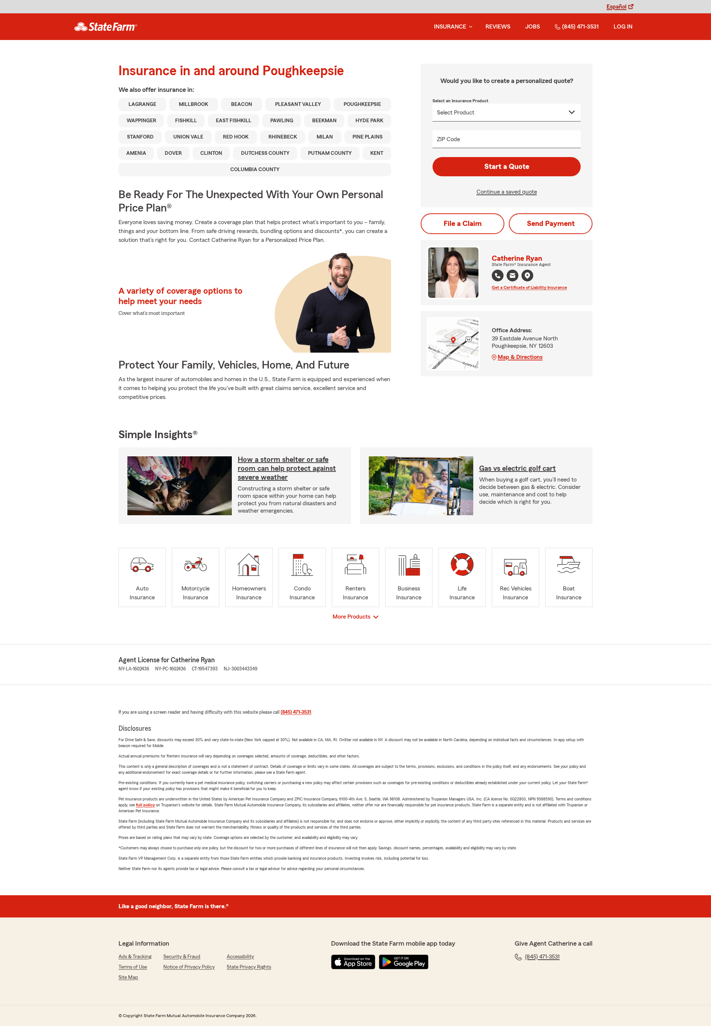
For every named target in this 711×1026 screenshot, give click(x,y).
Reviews (497, 27)
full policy (145, 805)
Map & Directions (520, 357)
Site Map (128, 977)
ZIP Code (448, 139)
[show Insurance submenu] (469, 27)
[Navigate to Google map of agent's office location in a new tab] (527, 276)
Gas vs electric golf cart (517, 468)
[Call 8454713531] (498, 276)
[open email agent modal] (512, 276)
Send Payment (551, 223)
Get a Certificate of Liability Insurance (529, 287)
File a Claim (463, 223)
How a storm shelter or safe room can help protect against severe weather (287, 468)
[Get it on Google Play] (403, 962)
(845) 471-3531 (580, 27)
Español (617, 7)
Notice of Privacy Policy (189, 967)
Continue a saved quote (507, 192)
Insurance (450, 27)
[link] (105, 26)
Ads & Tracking (134, 956)
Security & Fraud (181, 956)
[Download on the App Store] (353, 962)
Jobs (532, 27)
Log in (623, 27)
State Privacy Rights (249, 967)
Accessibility (240, 956)
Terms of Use (132, 967)
